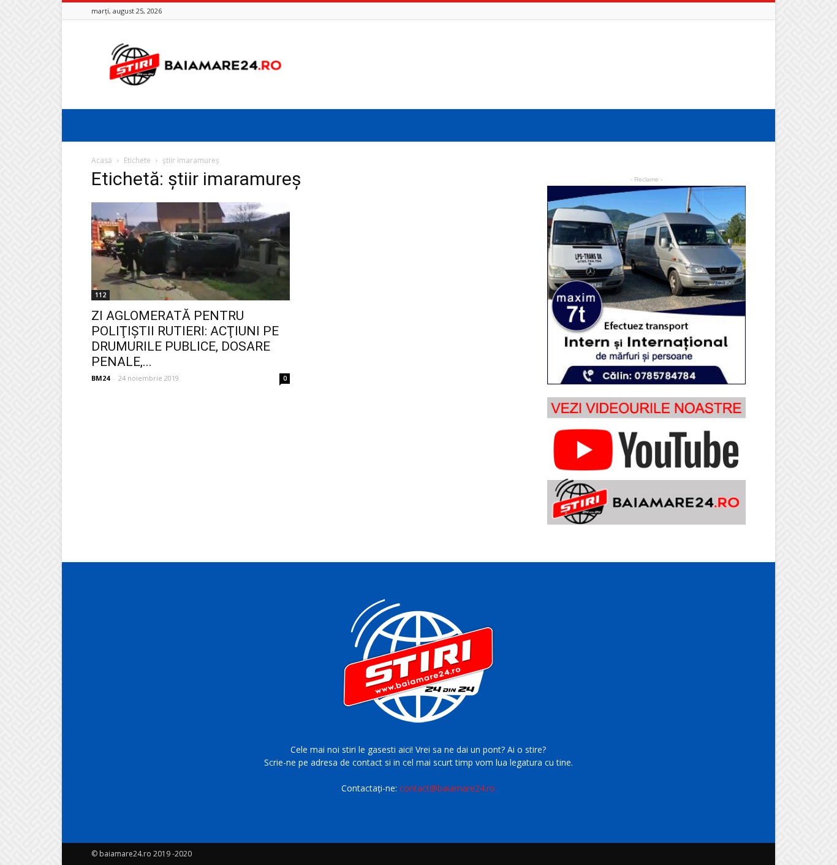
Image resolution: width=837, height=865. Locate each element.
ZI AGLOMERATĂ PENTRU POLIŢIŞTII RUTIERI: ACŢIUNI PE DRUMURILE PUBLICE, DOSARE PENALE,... (185, 338)
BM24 (100, 378)
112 (100, 295)
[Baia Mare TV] (646, 461)
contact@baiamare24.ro (447, 788)
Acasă (101, 160)
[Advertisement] (523, 64)
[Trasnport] (646, 285)
